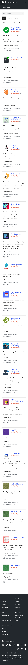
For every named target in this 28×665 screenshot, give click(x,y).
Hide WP (14, 430)
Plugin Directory (6, 7)
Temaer (17, 601)
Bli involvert (18, 612)
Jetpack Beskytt (16, 58)
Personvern (5, 607)
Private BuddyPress (17, 512)
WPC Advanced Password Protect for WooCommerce (17, 401)
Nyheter (4, 601)
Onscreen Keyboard (17, 537)
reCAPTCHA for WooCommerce (16, 119)
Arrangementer (19, 615)
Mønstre (17, 607)
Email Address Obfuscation (15, 205)
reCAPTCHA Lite (16, 454)
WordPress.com (7, 626)
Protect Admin (16, 174)
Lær (3, 612)
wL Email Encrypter (17, 484)
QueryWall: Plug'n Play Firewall (16, 319)
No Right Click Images (15, 147)
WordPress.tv (6, 620)
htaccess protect (16, 264)
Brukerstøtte (5, 615)
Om (3, 599)
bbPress (5, 631)
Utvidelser (18, 604)
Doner (17, 618)
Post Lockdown (16, 234)
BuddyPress (6, 634)
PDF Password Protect (16, 293)
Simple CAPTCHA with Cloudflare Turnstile (16, 29)
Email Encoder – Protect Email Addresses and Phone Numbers (16, 91)
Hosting (4, 604)
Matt (4, 628)
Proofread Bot (15, 565)
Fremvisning (18, 599)
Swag (17, 620)
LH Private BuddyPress (15, 371)
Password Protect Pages (15, 345)
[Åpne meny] (25, 2)
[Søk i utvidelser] (22, 13)
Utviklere (4, 618)
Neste (18, 590)
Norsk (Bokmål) (9, 641)
